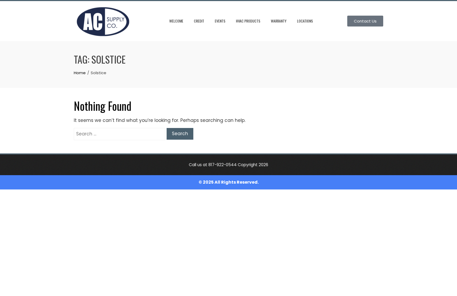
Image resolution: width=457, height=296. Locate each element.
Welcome (176, 21)
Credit (199, 21)
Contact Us (365, 21)
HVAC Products (248, 21)
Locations (305, 21)
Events (220, 21)
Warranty (278, 21)
